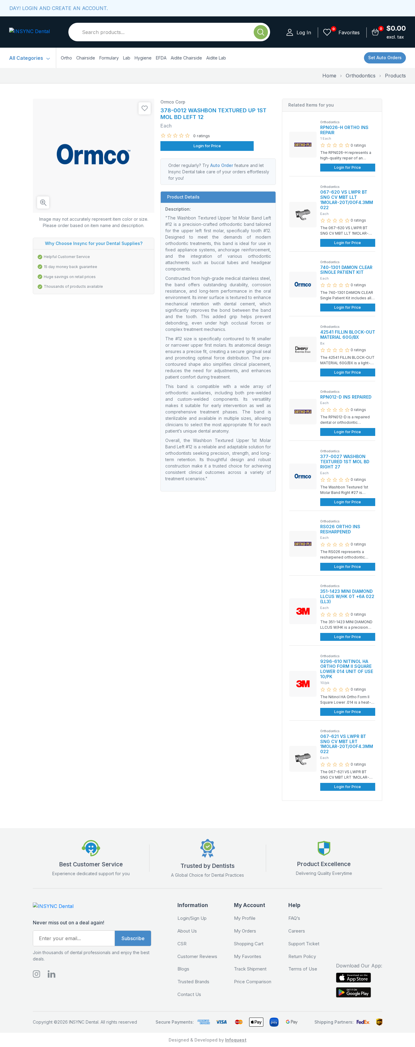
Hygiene (143, 57)
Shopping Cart (248, 944)
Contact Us (189, 994)
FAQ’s (294, 918)
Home (329, 76)
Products (395, 76)
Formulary (109, 57)
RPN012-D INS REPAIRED (346, 396)
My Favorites (247, 956)
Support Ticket (303, 944)
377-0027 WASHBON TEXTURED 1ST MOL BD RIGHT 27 (344, 461)
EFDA (161, 57)
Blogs (183, 969)
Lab (126, 57)
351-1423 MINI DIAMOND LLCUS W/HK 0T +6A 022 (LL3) (347, 596)
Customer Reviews (197, 956)
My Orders (245, 931)
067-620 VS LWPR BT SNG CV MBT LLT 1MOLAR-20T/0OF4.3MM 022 (346, 199)
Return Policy (302, 956)
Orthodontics (361, 76)
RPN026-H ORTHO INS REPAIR (344, 130)
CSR (182, 944)
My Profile (245, 918)
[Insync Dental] (30, 32)
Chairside (85, 57)
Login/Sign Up (192, 918)
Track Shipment (250, 969)
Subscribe (133, 938)
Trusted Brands (193, 981)
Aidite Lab (216, 57)
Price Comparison (252, 981)
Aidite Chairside (186, 57)
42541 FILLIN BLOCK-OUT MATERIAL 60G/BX (347, 334)
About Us (187, 931)
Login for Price (207, 145)
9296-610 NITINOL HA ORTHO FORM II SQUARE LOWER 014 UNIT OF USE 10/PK (346, 669)
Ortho (66, 57)
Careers (296, 931)
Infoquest (235, 1039)
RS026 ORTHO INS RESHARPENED (340, 529)
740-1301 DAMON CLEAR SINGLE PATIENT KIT (346, 270)
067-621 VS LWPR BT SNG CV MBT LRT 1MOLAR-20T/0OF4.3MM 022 (346, 744)
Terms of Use (302, 969)
